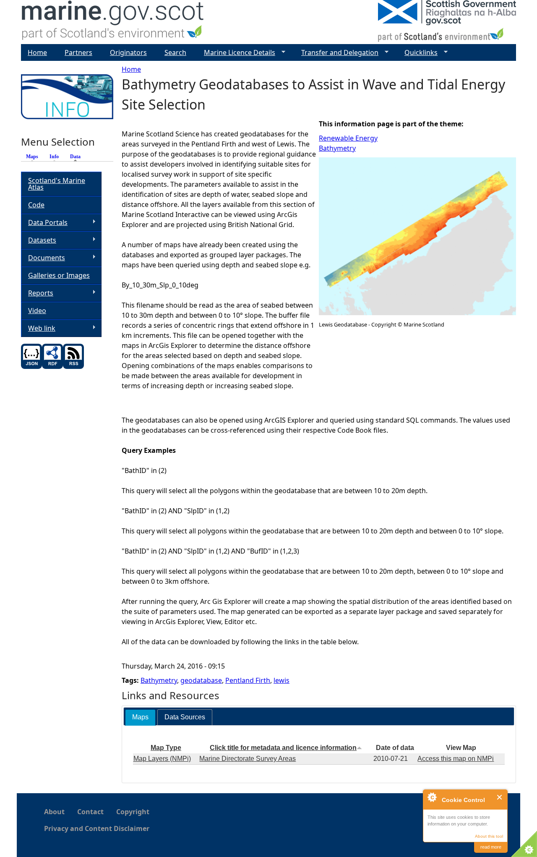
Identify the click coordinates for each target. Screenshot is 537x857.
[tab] (140, 717)
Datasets (38, 240)
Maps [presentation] (140, 717)
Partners (78, 52)
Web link (38, 328)
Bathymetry (337, 148)
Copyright (132, 811)
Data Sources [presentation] (184, 717)
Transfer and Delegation (336, 52)
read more (490, 846)
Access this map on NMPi (455, 758)
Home (131, 69)
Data (77, 156)
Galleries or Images (59, 275)
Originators (128, 52)
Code (36, 204)
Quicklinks (418, 52)
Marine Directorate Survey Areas (247, 758)
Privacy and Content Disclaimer (96, 828)
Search (175, 52)
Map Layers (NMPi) (162, 758)
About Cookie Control (431, 797)
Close (500, 797)
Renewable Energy (348, 138)
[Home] (113, 22)
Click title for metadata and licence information (283, 747)
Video (37, 310)
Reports (37, 293)
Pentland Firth (247, 680)
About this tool (489, 836)
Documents (43, 258)
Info (54, 156)
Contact (90, 811)
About (54, 811)
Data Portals (44, 222)
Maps (32, 156)
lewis (281, 680)
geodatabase (201, 680)
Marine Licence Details (236, 52)
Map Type (166, 747)
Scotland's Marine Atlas (56, 184)
